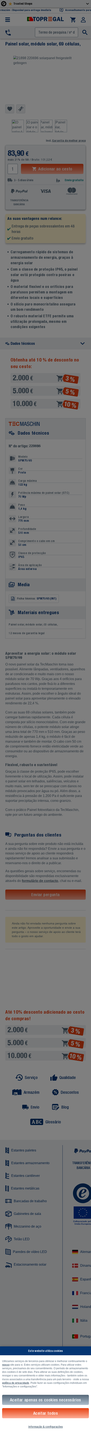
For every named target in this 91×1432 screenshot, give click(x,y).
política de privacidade (15, 1382)
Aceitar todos (45, 1413)
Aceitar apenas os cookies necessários (45, 1399)
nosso (6, 1364)
